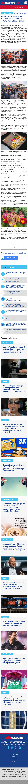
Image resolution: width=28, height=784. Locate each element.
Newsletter (14, 759)
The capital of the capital (9, 499)
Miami (5, 381)
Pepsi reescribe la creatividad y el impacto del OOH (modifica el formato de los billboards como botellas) (16, 312)
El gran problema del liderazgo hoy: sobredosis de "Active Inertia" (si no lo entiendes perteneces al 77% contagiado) (15, 305)
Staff (14, 761)
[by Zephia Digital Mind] (14, 782)
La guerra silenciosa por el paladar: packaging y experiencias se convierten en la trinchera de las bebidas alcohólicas (16, 331)
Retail (4, 420)
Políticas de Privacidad (14, 771)
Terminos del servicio (21, 776)
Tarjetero (14, 756)
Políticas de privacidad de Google (9, 776)
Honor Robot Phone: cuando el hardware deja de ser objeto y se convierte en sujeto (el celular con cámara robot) (16, 273)
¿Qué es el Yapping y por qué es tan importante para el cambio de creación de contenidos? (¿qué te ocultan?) (15, 280)
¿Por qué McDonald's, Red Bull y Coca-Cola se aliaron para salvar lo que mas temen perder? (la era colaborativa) (16, 324)
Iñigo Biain (20, 773)
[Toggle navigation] (26, 7)
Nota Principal (7, 342)
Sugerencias (14, 754)
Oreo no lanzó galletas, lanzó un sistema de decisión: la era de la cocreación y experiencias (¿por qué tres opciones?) (15, 286)
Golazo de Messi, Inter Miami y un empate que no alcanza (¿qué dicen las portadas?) (15, 317)
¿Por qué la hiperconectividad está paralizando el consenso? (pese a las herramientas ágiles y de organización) (14, 293)
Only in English (6, 13)
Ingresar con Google (10, 257)
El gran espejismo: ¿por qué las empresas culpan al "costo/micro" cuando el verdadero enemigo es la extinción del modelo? (15, 299)
